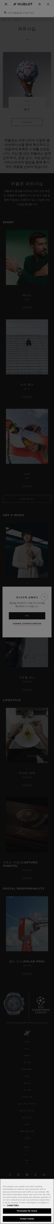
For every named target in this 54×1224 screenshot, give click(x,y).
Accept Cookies (27, 1219)
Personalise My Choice (27, 1211)
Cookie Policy (13, 1205)
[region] (27, 1201)
